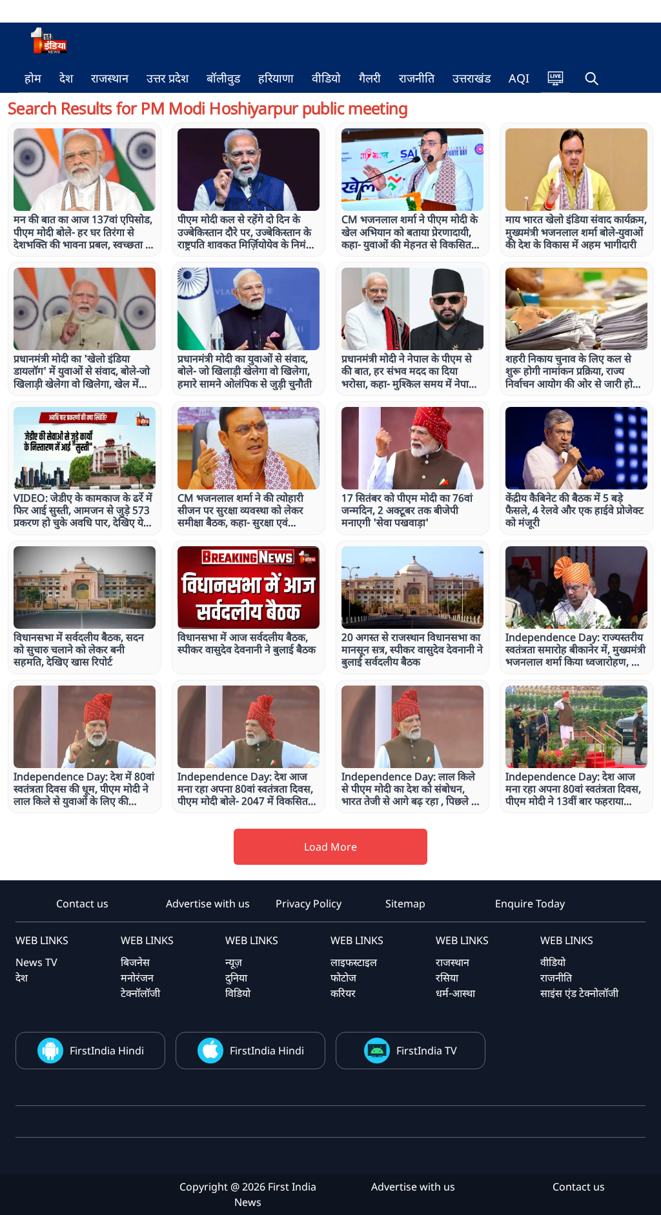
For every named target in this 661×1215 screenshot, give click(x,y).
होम (33, 78)
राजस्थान (109, 78)
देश (66, 78)
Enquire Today (530, 903)
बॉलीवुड (223, 78)
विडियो (237, 993)
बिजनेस (135, 962)
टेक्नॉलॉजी (140, 993)
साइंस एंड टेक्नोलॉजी (579, 993)
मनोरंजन (137, 978)
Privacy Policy (308, 903)
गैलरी (370, 78)
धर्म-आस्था (455, 993)
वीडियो (326, 78)
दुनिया (236, 978)
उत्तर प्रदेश (167, 78)
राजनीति (416, 78)
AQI (519, 78)
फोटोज (343, 978)
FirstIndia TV (426, 1050)
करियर (343, 993)
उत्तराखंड (472, 78)
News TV (36, 962)
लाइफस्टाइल (353, 962)
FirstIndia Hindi (107, 1050)
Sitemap (405, 903)
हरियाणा (276, 78)
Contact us (82, 903)
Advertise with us (208, 903)
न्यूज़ (233, 962)
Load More (330, 847)
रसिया (447, 978)
